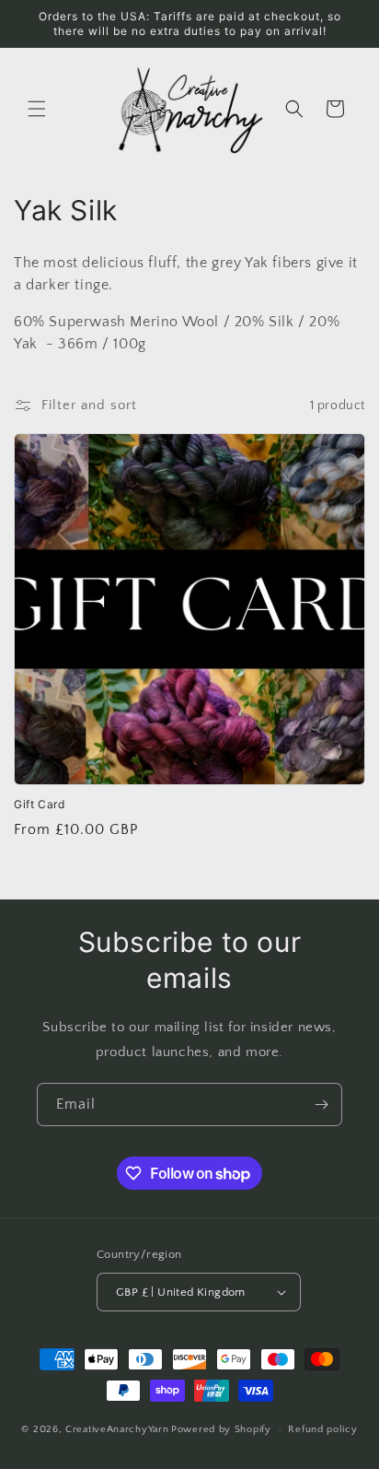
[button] (37, 108)
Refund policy (322, 1429)
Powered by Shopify (221, 1429)
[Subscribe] (321, 1104)
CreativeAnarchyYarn (116, 1429)
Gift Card (39, 804)
